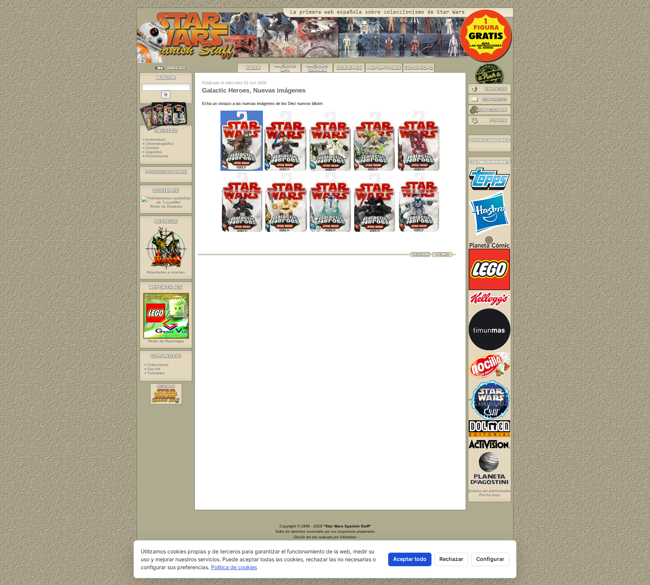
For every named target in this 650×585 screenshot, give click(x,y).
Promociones (157, 156)
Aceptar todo (410, 559)
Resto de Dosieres (166, 206)
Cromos (152, 148)
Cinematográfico (160, 143)
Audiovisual (155, 139)
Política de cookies (234, 567)
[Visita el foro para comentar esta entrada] (442, 255)
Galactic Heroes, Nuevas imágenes (253, 90)
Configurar (490, 559)
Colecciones (157, 365)
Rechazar (451, 559)
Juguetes (154, 152)
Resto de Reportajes (166, 341)
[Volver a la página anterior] (420, 255)
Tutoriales (155, 373)
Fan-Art (153, 369)
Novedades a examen (166, 272)
